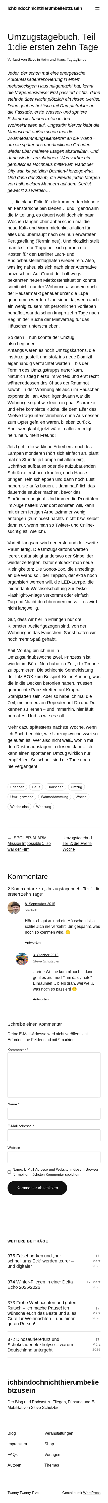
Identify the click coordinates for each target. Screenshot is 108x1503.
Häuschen (55, 787)
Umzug (76, 787)
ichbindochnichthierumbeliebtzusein (45, 8)
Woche (81, 797)
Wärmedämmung (54, 797)
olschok (31, 910)
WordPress (91, 1493)
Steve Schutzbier (46, 961)
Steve (32, 59)
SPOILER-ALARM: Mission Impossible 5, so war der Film (29, 843)
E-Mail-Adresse (21, 1126)
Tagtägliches (76, 59)
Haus (36, 787)
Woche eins (19, 807)
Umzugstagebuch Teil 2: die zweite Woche (78, 843)
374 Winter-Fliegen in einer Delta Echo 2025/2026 (40, 1284)
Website (14, 1148)
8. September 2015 (40, 904)
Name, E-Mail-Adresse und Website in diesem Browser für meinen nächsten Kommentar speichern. (55, 1171)
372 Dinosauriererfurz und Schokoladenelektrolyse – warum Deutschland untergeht (40, 1344)
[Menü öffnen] (97, 8)
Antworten (33, 942)
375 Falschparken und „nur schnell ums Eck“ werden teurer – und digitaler (41, 1261)
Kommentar (18, 1050)
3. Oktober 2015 (46, 955)
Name (13, 1104)
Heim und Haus (53, 59)
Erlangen (17, 787)
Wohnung (43, 807)
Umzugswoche (21, 797)
